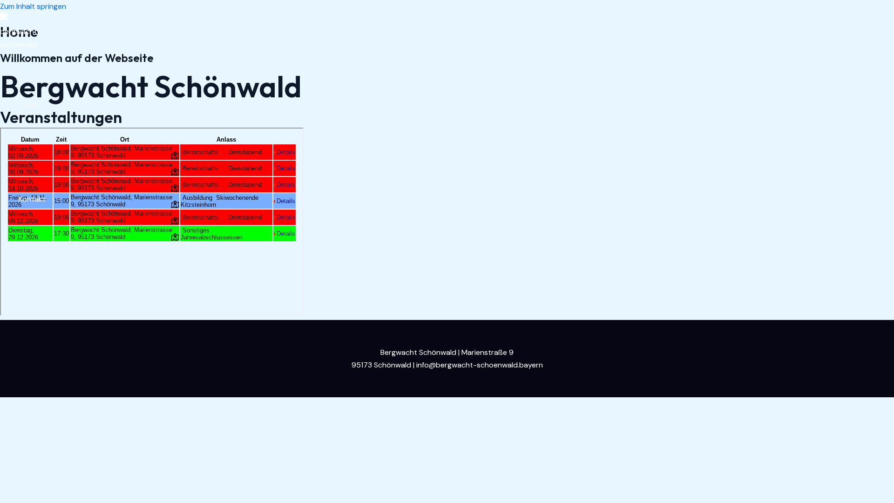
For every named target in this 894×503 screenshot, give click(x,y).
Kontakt (32, 199)
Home (28, 105)
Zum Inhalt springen (33, 6)
